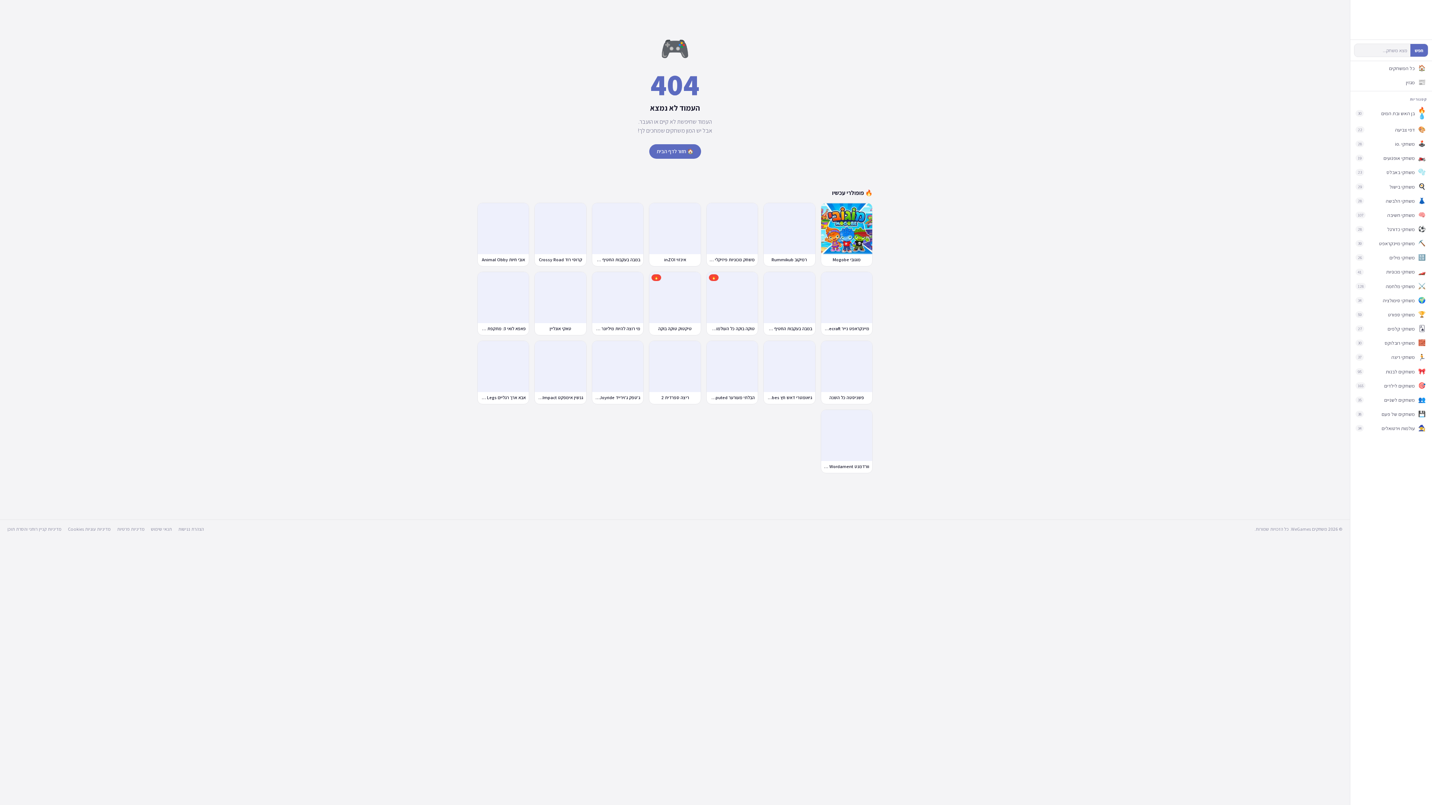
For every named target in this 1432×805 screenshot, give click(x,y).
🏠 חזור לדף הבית (675, 151)
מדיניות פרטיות (131, 529)
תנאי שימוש (161, 529)
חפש (1419, 50)
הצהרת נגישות (191, 529)
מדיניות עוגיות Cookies (89, 529)
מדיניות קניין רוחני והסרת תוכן (34, 529)
